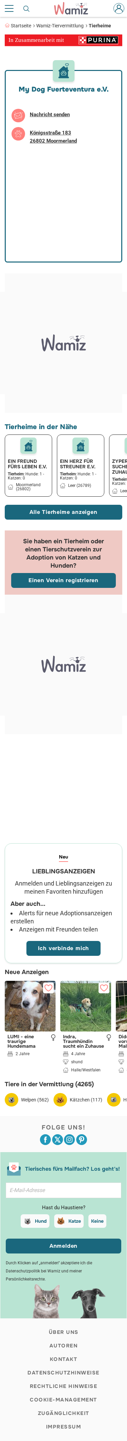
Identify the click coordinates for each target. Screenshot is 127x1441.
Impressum (63, 1426)
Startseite (21, 25)
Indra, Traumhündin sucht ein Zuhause (83, 1041)
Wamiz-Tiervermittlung (60, 25)
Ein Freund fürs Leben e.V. (27, 463)
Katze (74, 1221)
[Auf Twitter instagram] (69, 1139)
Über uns (64, 1332)
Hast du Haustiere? (63, 1207)
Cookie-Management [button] (63, 1399)
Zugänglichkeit (63, 1413)
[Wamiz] (74, 8)
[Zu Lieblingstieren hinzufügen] (48, 988)
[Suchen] (26, 8)
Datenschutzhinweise (63, 1372)
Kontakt (64, 1359)
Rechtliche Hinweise (64, 1386)
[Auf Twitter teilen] (57, 1139)
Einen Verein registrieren (63, 580)
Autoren (63, 1345)
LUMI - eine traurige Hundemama (21, 1041)
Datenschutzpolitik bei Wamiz (33, 1271)
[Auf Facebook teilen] (45, 1139)
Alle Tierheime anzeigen (63, 512)
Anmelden (63, 1245)
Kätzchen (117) (86, 1099)
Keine (97, 1221)
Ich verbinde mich (63, 948)
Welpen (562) (35, 1099)
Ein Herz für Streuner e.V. (78, 463)
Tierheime (100, 25)
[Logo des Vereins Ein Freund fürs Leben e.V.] (28, 446)
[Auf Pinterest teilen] (81, 1139)
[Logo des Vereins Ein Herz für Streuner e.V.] (80, 446)
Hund (41, 1221)
